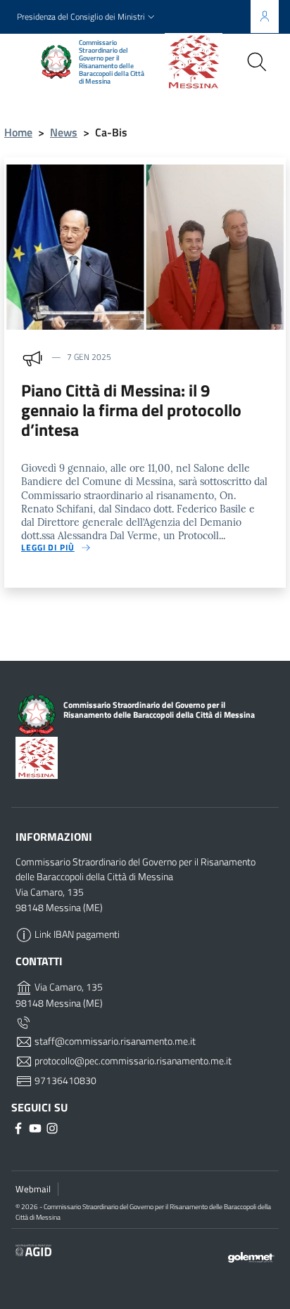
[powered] (251, 1255)
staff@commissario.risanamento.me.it (114, 1041)
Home (18, 132)
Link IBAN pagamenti (76, 934)
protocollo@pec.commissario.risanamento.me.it (132, 1061)
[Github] (36, 1127)
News (63, 132)
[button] (87, 17)
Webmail (33, 1189)
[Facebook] (19, 1127)
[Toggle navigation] (23, 60)
